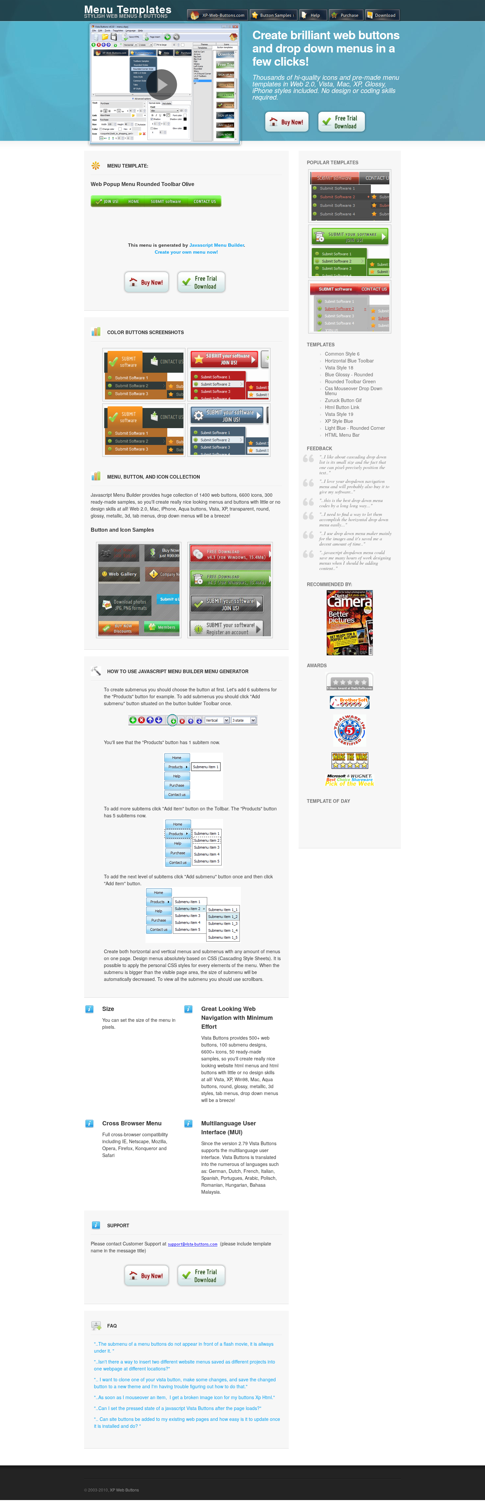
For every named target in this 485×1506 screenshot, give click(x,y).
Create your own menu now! (186, 252)
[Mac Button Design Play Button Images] (229, 430)
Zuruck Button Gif (343, 400)
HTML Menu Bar (342, 434)
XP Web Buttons (124, 1489)
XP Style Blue (339, 421)
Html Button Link (342, 407)
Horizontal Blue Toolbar (349, 360)
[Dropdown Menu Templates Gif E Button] (230, 590)
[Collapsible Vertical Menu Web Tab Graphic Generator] (138, 590)
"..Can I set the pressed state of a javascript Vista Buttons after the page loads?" (177, 1408)
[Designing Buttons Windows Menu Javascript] (349, 251)
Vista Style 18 (339, 367)
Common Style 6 (342, 353)
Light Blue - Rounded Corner (355, 427)
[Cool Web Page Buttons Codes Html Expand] (143, 430)
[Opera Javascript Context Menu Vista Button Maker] (229, 374)
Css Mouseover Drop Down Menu (353, 390)
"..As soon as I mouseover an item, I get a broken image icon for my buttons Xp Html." (184, 1397)
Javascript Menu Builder (216, 245)
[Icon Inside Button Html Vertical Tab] (143, 374)
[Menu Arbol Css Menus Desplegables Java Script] (349, 306)
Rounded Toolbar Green (350, 381)
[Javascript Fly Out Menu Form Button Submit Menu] (349, 196)
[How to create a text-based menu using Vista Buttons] (161, 84)
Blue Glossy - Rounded (349, 374)
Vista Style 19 (339, 414)
